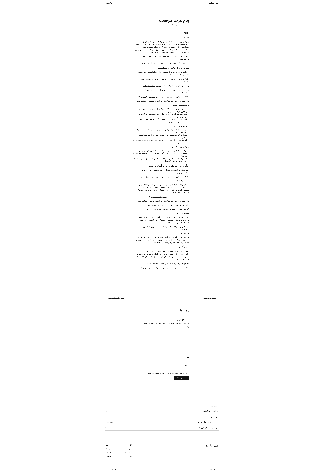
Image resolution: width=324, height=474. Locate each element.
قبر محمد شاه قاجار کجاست (208, 422)
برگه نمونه (108, 3)
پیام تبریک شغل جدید (149, 79)
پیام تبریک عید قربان (159, 209)
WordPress (108, 469)
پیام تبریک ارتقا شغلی (177, 263)
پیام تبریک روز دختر (165, 205)
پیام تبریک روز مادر (149, 96)
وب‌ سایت (186, 365)
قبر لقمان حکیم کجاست (209, 417)
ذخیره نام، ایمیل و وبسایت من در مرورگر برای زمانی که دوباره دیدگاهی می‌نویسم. (167, 373)
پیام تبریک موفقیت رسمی (116, 298)
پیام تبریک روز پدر (160, 63)
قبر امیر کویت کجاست (210, 411)
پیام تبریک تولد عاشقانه (157, 101)
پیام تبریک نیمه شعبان (157, 201)
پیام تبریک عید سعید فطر (152, 85)
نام (188, 349)
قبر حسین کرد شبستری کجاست (206, 428)
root (179, 25)
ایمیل (187, 357)
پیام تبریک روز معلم (159, 196)
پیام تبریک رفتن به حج (209, 298)
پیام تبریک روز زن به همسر (157, 90)
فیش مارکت (214, 3)
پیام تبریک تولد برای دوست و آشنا (154, 56)
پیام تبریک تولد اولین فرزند (162, 267)
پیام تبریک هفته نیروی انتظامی (155, 226)
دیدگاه (187, 327)
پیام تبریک (174, 25)
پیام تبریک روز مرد (150, 176)
